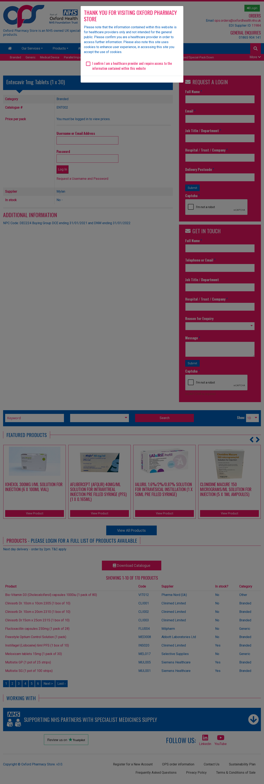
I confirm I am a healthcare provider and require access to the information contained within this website (132, 66)
